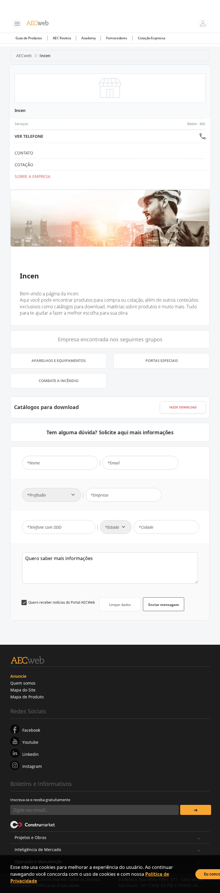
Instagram (32, 766)
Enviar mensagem (163, 604)
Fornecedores (116, 38)
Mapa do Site (23, 690)
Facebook (31, 730)
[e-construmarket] (32, 824)
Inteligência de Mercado (38, 849)
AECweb (24, 55)
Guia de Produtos (28, 38)
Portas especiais (162, 360)
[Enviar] (195, 810)
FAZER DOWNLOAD (183, 407)
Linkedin (30, 754)
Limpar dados (120, 604)
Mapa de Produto (27, 697)
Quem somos (23, 683)
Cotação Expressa (151, 38)
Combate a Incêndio (58, 380)
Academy (88, 38)
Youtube (30, 742)
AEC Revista (62, 38)
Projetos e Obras (30, 837)
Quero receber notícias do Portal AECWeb (61, 602)
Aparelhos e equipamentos (59, 360)
